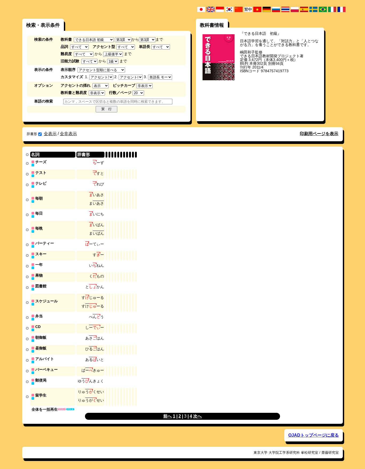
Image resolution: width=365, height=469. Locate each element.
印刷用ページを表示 (319, 133)
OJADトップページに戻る (313, 435)
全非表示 (68, 133)
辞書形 (32, 134)
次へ (197, 416)
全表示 (50, 133)
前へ (167, 416)
